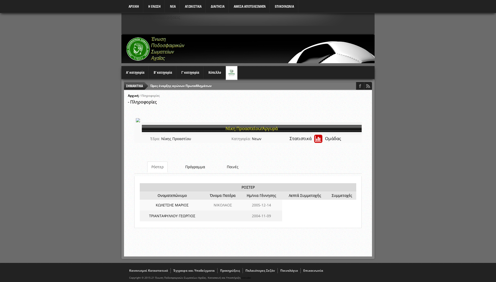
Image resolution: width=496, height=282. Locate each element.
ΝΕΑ (173, 6)
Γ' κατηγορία (190, 72)
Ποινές (232, 166)
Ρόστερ (157, 166)
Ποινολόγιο (289, 270)
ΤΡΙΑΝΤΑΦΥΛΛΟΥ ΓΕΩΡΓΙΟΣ (172, 215)
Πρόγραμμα (195, 166)
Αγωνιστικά (193, 6)
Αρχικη (134, 6)
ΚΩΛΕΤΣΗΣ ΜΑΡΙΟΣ (172, 205)
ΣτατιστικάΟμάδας (315, 138)
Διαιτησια (217, 6)
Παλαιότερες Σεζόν (260, 270)
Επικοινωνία (313, 270)
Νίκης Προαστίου (176, 138)
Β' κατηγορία (163, 72)
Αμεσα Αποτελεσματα (250, 6)
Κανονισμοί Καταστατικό (148, 270)
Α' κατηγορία (135, 72)
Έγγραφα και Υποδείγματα (194, 270)
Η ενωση (154, 6)
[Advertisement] (281, 48)
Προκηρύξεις (230, 270)
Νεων (256, 138)
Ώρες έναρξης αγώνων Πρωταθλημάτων (181, 86)
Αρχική (133, 95)
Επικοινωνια (284, 6)
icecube (246, 277)
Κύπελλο (214, 72)
